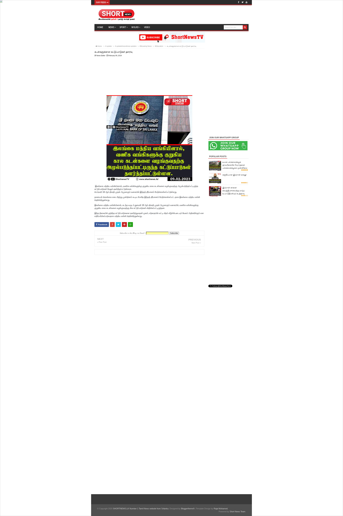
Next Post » (196, 243)
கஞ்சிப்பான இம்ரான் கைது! (234, 175)
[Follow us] (243, 2)
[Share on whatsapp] (130, 224)
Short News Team (237, 511)
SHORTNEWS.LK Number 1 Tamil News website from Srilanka (140, 508)
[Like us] (238, 2)
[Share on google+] (112, 224)
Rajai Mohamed (221, 508)
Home (100, 27)
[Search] (245, 27)
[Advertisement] (149, 76)
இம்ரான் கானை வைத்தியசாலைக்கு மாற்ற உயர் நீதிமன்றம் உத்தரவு (233, 191)
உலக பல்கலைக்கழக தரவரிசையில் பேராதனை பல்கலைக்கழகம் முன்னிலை (234, 165)
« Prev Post (102, 242)
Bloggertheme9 (187, 508)
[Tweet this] (118, 224)
